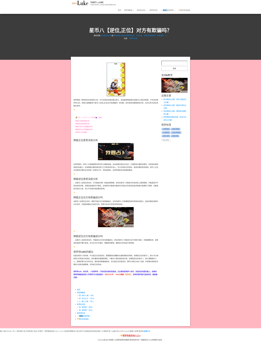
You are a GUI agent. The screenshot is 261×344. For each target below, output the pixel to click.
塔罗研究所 (153, 10)
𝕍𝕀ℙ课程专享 (105, 331)
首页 (119, 10)
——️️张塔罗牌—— (168, 10)
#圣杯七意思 (175, 135)
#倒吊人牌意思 (175, 128)
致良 (140, 331)
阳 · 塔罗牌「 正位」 (86, 310)
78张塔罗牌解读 (69, 331)
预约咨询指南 (185, 10)
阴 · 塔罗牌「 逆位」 (86, 307)
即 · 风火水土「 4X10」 (87, 298)
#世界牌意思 (166, 128)
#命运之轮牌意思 (176, 132)
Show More (166, 140)
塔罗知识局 (141, 10)
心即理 (135, 331)
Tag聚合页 (114, 331)
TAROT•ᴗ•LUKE (96, 2)
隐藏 (100, 117)
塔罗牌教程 (128, 10)
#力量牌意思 (166, 132)
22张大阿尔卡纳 (80, 331)
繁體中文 (147, 331)
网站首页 (90, 331)
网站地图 (97, 331)
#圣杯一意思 (166, 135)
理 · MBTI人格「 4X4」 (87, 295)
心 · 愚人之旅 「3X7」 (87, 301)
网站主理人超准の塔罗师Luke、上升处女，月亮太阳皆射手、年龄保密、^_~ (140, 35)
